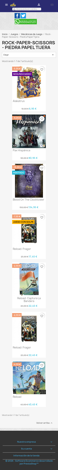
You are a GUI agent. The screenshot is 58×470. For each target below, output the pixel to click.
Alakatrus (19, 101)
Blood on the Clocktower (28, 199)
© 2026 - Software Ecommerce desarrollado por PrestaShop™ (29, 462)
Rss (26, 21)
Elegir (29, 54)
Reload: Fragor (22, 249)
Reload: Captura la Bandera (29, 299)
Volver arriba (44, 423)
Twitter (23, 15)
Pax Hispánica (21, 150)
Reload (17, 397)
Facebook (17, 15)
